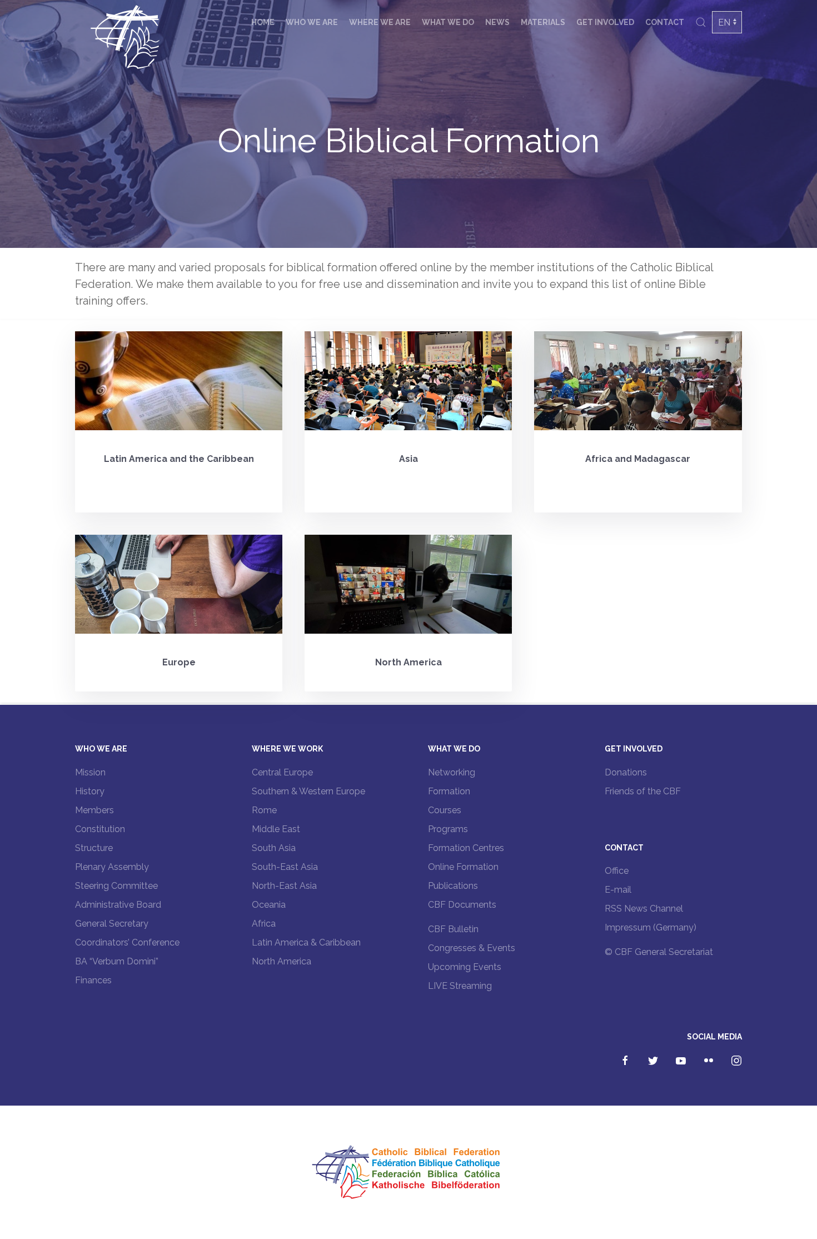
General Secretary (111, 923)
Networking (451, 772)
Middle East (276, 829)
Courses (444, 810)
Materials (543, 22)
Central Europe (282, 772)
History (89, 791)
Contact (664, 22)
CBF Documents (462, 904)
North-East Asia (284, 885)
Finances (93, 980)
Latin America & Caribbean (306, 942)
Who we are (312, 22)
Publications (453, 885)
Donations (626, 772)
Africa (264, 923)
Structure (94, 848)
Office (617, 870)
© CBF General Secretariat (659, 952)
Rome (264, 810)
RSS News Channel (644, 908)
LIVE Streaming (460, 986)
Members (94, 810)
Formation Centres (466, 848)
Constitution (100, 829)
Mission (90, 772)
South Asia (274, 848)
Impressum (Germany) (650, 927)
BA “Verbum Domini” (116, 961)
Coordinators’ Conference (127, 942)
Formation (449, 791)
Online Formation (463, 867)
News (497, 22)
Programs (448, 829)
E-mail (618, 889)
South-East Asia (285, 867)
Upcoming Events (464, 967)
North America (281, 961)
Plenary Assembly (112, 867)
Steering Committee (116, 885)
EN (724, 22)
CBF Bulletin (453, 929)
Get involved (605, 22)
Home (263, 22)
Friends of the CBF (643, 791)
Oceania (269, 904)
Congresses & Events (471, 948)
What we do (448, 22)
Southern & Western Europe (308, 791)
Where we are (380, 22)
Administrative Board (118, 904)
